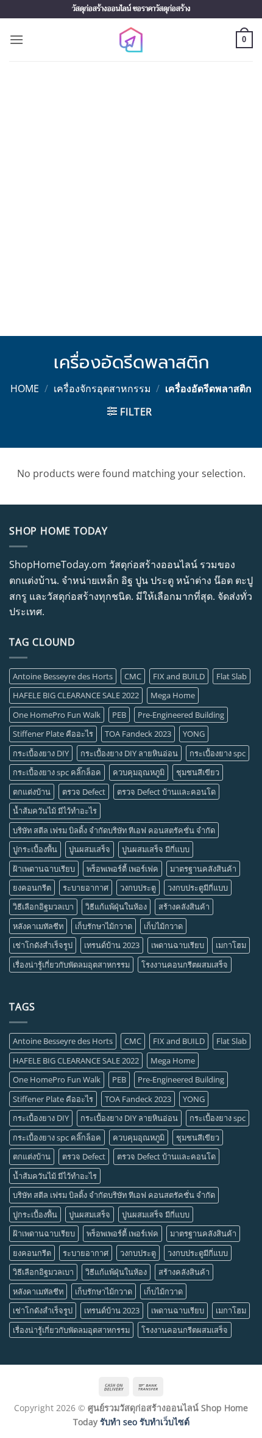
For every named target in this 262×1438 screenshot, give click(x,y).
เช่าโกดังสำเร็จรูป (43, 945)
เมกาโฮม (231, 945)
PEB (119, 714)
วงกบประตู (138, 887)
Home (24, 388)
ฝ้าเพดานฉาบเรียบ (44, 868)
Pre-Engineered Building (181, 714)
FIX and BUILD (179, 676)
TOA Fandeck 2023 (138, 733)
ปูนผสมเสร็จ (89, 849)
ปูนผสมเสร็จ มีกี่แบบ (155, 849)
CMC (132, 676)
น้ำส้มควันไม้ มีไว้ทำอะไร (55, 810)
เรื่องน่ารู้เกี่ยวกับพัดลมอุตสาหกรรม (71, 964)
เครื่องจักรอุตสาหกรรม (102, 388)
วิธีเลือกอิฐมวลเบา (43, 906)
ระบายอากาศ (85, 887)
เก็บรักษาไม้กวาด (103, 926)
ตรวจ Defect (83, 791)
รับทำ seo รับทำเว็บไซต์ (144, 1422)
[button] (16, 39)
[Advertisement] (131, 198)
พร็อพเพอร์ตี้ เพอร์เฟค (122, 868)
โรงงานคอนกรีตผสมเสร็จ (184, 964)
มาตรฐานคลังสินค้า (203, 868)
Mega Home (172, 695)
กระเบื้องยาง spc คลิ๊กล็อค (57, 772)
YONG (194, 733)
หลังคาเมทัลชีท (38, 926)
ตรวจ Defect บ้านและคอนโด (166, 791)
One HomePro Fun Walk (57, 714)
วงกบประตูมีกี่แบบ (198, 887)
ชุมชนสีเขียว (197, 772)
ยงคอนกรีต (32, 887)
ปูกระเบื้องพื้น (35, 849)
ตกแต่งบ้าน (32, 791)
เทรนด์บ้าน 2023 (112, 945)
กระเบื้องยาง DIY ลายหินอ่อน (129, 753)
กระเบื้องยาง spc (217, 753)
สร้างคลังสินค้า (184, 906)
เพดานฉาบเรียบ (177, 945)
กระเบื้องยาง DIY (41, 753)
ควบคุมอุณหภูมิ (139, 772)
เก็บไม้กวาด (163, 926)
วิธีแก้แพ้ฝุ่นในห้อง (116, 906)
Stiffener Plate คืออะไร (53, 733)
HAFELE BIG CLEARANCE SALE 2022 (76, 695)
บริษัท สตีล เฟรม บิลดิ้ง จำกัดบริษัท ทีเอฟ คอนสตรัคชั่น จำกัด (114, 830)
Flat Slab (231, 676)
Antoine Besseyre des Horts (63, 676)
